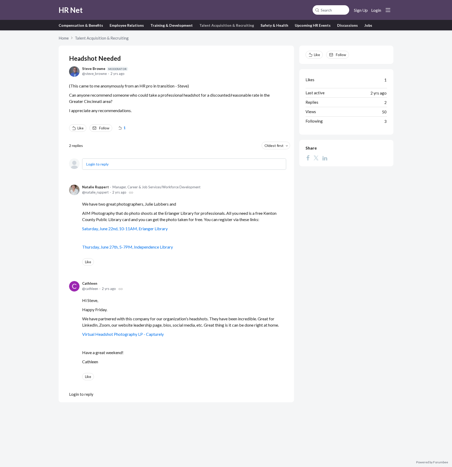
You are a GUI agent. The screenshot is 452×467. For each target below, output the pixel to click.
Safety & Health (274, 25)
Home (64, 38)
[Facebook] (308, 158)
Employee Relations (127, 25)
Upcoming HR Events (313, 25)
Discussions (347, 25)
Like (80, 128)
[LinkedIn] (325, 158)
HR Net (71, 10)
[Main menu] (388, 10)
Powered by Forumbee (432, 462)
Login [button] (376, 10)
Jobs (368, 25)
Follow (104, 128)
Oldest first (274, 145)
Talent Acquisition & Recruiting (226, 25)
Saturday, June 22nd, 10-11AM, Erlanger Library (125, 228)
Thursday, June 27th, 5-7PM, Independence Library (127, 246)
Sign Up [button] (361, 10)
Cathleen (89, 283)
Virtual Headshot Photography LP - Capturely (123, 334)
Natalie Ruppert (95, 187)
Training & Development (171, 25)
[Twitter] (316, 158)
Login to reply (97, 164)
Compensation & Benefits (81, 25)
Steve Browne (104, 69)
